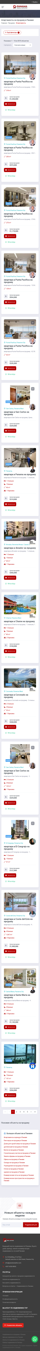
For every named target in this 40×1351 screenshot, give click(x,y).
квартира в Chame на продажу (19, 621)
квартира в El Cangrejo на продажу (17, 847)
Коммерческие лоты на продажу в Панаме (19, 1175)
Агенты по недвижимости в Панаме (14, 1340)
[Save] (32, 58)
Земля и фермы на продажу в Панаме (17, 1156)
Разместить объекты (14, 1325)
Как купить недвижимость (12, 1283)
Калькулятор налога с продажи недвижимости (19, 1276)
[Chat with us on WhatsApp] (35, 1339)
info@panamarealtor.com (13, 1263)
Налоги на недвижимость (11, 1279)
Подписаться (31, 1225)
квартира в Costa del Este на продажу (18, 920)
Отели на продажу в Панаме (14, 1169)
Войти (35, 2)
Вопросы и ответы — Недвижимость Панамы (18, 1286)
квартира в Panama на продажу (20, 474)
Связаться (11, 104)
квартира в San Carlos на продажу (16, 413)
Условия (5, 1295)
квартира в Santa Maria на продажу (17, 996)
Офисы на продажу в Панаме (14, 1159)
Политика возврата (9, 1302)
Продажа (11, 23)
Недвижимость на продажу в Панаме (14, 1334)
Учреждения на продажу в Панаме (16, 1166)
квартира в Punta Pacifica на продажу (18, 82)
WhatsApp (11, 110)
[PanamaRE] (20, 7)
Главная (4, 23)
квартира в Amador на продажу (20, 548)
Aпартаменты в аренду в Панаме (15, 1137)
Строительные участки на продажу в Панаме (20, 1153)
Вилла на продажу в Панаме (14, 1150)
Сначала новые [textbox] (19, 45)
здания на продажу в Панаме (14, 1172)
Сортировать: (8, 45)
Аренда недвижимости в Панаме (13, 1337)
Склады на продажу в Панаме (14, 1162)
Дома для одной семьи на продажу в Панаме (20, 1144)
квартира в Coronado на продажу (16, 696)
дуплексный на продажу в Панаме (16, 1147)
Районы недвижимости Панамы (12, 1342)
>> (35, 1112)
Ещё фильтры (13, 32)
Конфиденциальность (10, 1299)
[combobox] (22, 45)
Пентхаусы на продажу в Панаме (15, 1140)
